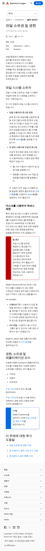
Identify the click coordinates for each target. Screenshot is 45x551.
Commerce (19, 19)
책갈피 (10, 36)
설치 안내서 (32, 19)
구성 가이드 (11, 389)
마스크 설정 (24, 342)
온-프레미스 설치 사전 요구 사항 (23, 450)
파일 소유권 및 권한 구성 (20, 445)
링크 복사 (20, 36)
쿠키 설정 (8, 541)
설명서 (9, 19)
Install (12, 42)
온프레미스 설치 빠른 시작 (21, 456)
